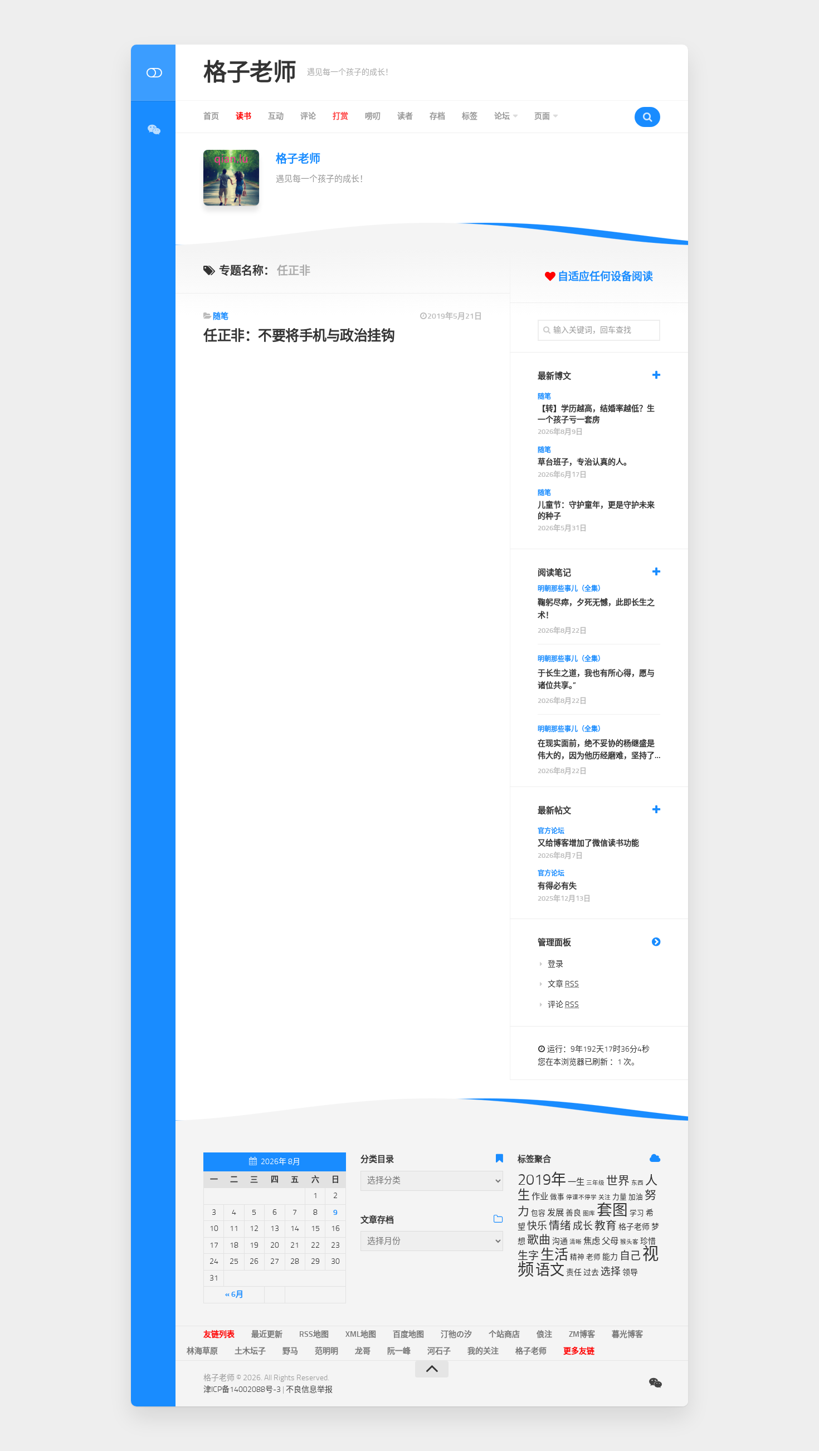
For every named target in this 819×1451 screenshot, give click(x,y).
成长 (583, 1226)
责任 (574, 1272)
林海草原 (202, 1351)
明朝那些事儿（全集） (571, 589)
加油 (635, 1197)
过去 (591, 1272)
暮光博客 (627, 1334)
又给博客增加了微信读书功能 (588, 843)
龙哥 (362, 1351)
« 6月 (234, 1294)
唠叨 (373, 116)
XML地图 (360, 1334)
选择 (611, 1272)
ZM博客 (582, 1334)
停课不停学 (581, 1197)
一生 (576, 1182)
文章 (563, 984)
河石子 (439, 1351)
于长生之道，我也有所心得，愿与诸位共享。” (596, 679)
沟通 (560, 1241)
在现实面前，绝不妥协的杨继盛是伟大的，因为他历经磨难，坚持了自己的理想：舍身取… (596, 751)
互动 (276, 116)
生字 (528, 1255)
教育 (605, 1225)
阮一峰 (399, 1351)
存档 (437, 116)
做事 (557, 1197)
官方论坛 (551, 831)
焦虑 (591, 1241)
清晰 (575, 1241)
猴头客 (629, 1241)
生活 (554, 1255)
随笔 (220, 316)
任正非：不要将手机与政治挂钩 (298, 336)
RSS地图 (314, 1334)
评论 (308, 116)
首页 (211, 116)
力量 (619, 1197)
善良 (573, 1213)
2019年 (542, 1180)
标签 (469, 116)
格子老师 (249, 72)
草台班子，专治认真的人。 (584, 462)
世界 (618, 1181)
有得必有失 (557, 886)
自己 (630, 1255)
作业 (540, 1196)
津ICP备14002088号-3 (242, 1389)
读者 (405, 116)
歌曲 (538, 1240)
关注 (604, 1197)
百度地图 (408, 1334)
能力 (610, 1257)
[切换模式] (153, 73)
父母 (610, 1241)
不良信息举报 (309, 1389)
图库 (589, 1213)
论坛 (502, 116)
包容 (538, 1213)
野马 (290, 1351)
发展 (555, 1213)
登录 (555, 964)
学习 (637, 1213)
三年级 (595, 1182)
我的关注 (483, 1351)
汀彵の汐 (456, 1334)
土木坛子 (250, 1351)
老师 (593, 1257)
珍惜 (648, 1241)
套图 (612, 1210)
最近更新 (266, 1334)
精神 (577, 1257)
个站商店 (504, 1334)
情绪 (560, 1225)
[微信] (153, 129)
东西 (637, 1182)
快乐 (537, 1226)
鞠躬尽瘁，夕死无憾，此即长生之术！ (596, 608)
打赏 (340, 116)
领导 (630, 1272)
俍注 (544, 1334)
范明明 (326, 1351)
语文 (549, 1270)
